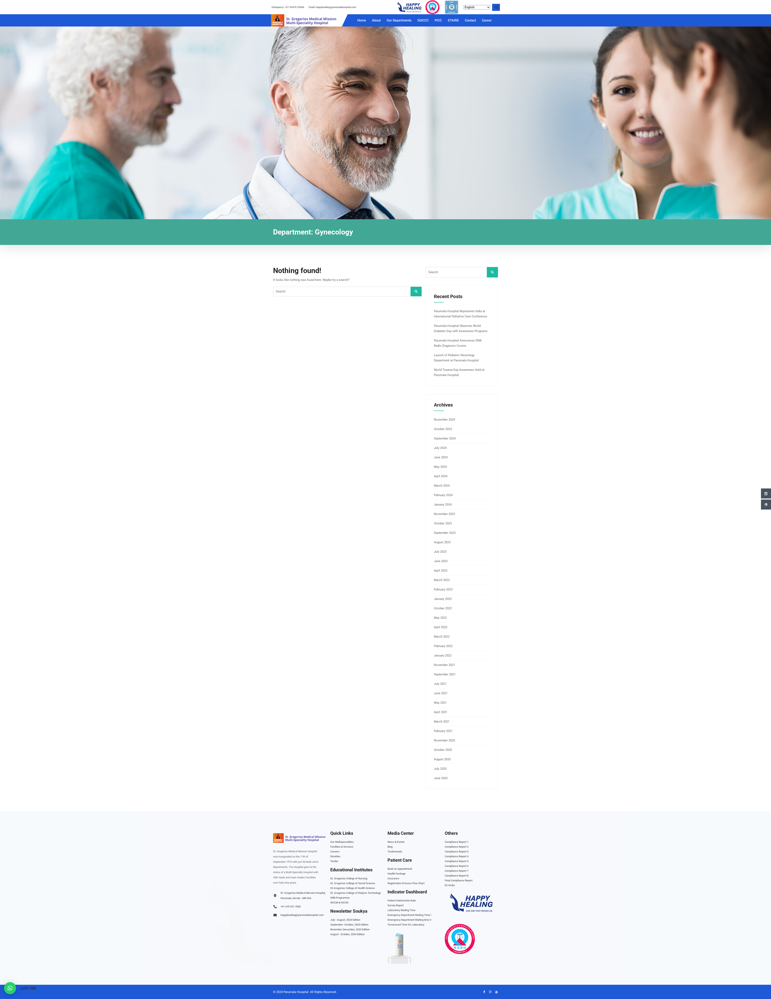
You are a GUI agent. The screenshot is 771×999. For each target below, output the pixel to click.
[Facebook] (483, 992)
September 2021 (445, 674)
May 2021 (440, 702)
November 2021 (444, 665)
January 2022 (443, 655)
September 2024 (445, 438)
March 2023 (442, 580)
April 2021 (440, 712)
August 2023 (442, 542)
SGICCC (423, 20)
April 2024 (440, 476)
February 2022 (443, 646)
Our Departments (399, 20)
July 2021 (440, 684)
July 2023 (440, 552)
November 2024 (444, 419)
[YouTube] (495, 992)
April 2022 (440, 627)
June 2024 (441, 457)
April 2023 (440, 570)
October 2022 (443, 608)
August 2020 (442, 759)
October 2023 (443, 523)
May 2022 (440, 618)
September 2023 (445, 533)
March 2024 (442, 485)
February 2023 (443, 589)
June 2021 (441, 693)
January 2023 (443, 599)
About (376, 20)
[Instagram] (489, 992)
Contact (470, 20)
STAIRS (453, 20)
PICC (438, 20)
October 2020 (443, 750)
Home (361, 20)
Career (487, 20)
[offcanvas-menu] (496, 7)
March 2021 (442, 721)
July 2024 (440, 448)
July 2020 (440, 769)
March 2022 (442, 636)
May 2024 (440, 467)
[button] (10, 988)
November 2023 (444, 514)
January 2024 (443, 504)
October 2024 (443, 429)
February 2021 (443, 731)
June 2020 (441, 778)
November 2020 (444, 740)
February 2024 (443, 495)
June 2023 (441, 561)
